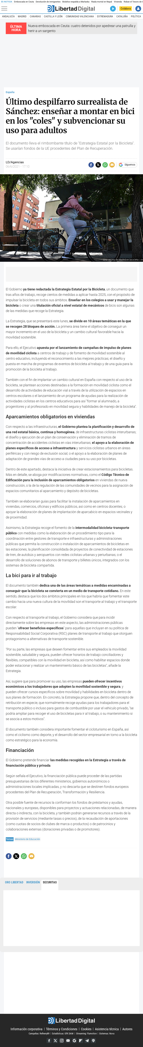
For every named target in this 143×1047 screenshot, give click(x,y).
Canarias (35, 16)
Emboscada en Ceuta (24, 2)
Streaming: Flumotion (86, 1033)
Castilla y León (53, 16)
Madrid (22, 16)
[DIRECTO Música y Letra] (113, 9)
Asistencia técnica (107, 1029)
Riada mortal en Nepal (101, 2)
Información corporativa (26, 1029)
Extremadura (105, 16)
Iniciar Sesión (138, 9)
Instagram (61, 1040)
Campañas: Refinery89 (39, 1033)
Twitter (55, 1040)
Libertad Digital (71, 1020)
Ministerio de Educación (27, 839)
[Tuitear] (98, 165)
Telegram (87, 1040)
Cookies (86, 1029)
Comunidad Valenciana (80, 16)
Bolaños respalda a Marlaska (75, 2)
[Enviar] (105, 165)
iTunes (93, 1040)
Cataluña (122, 16)
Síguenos (130, 164)
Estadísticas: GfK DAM (62, 1033)
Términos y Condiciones (61, 1029)
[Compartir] (91, 165)
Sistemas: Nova (106, 1033)
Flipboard (80, 1040)
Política (136, 16)
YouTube (68, 1040)
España (10, 92)
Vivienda (118, 2)
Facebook (49, 1040)
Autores (127, 1029)
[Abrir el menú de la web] (24, 8)
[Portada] (71, 8)
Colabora (126, 8)
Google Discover (74, 1040)
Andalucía (8, 16)
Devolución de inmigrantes (48, 2)
